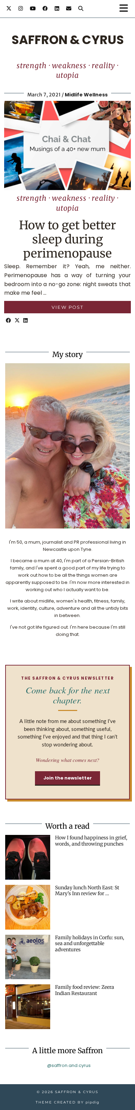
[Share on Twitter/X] (17, 320)
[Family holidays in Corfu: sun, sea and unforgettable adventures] (27, 957)
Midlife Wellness (86, 94)
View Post (67, 307)
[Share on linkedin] (25, 320)
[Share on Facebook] (8, 320)
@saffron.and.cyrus (69, 1065)
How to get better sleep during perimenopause (67, 239)
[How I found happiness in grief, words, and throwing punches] (27, 857)
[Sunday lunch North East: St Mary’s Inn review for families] (27, 907)
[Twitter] (8, 8)
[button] (126, 9)
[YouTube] (33, 8)
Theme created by (67, 1102)
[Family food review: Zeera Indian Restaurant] (27, 1006)
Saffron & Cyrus (67, 39)
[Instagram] (20, 8)
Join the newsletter (67, 778)
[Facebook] (45, 8)
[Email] (68, 8)
